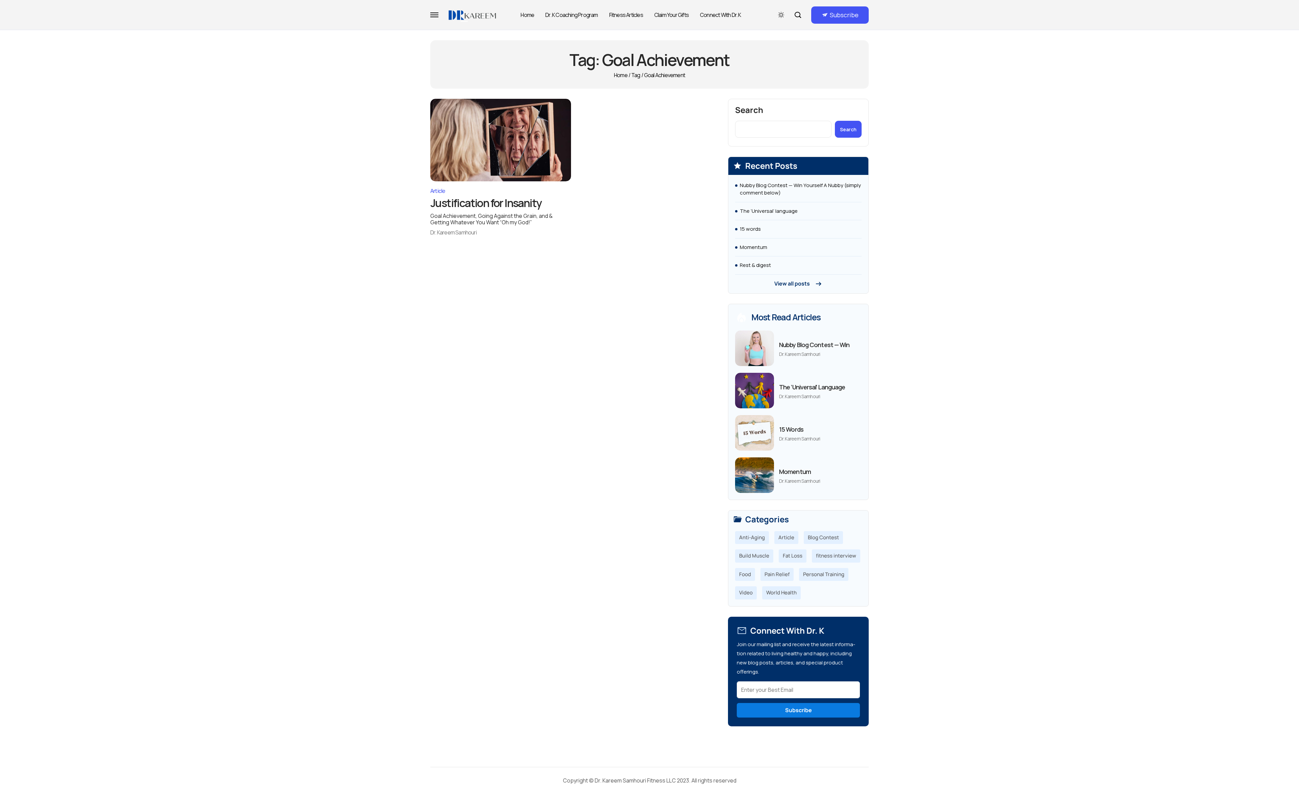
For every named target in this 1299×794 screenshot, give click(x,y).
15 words (750, 228)
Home (527, 15)
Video (746, 592)
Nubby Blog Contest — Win (814, 345)
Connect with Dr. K (720, 15)
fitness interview (836, 555)
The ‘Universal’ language (769, 210)
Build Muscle (754, 555)
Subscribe (844, 15)
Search (749, 110)
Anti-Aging (752, 537)
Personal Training (823, 574)
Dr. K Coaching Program (571, 15)
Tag (635, 75)
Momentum (753, 247)
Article (437, 191)
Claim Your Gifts (671, 15)
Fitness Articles (626, 15)
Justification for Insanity (486, 203)
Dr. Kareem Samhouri (453, 232)
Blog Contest (823, 537)
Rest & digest (755, 265)
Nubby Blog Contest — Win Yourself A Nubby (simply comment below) (800, 189)
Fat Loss (792, 555)
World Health (781, 592)
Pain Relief (777, 574)
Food (745, 574)
